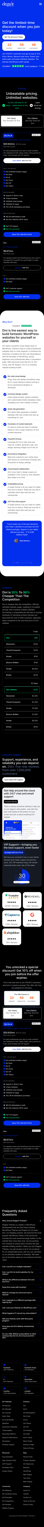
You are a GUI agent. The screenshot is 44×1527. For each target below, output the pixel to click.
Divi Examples (7, 1497)
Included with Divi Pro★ (14, 852)
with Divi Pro (21, 161)
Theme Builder (7, 1430)
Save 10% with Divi (22, 297)
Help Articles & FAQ (9, 1460)
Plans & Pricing (28, 1448)
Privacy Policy (28, 1504)
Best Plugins (27, 1474)
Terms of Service (29, 1501)
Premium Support (8, 1444)
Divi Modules (6, 1409)
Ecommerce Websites (9, 1427)
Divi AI (25, 1420)
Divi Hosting (27, 1430)
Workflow (5, 1423)
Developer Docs (7, 1467)
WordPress (27, 1471)
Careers (26, 1494)
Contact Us (27, 1497)
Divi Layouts (6, 1413)
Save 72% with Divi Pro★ (22, 234)
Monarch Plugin (28, 1444)
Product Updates (29, 1460)
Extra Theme (27, 1437)
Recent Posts (27, 1457)
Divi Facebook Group (9, 1494)
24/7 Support (7, 1464)
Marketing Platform (9, 1434)
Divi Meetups (6, 1490)
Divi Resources (28, 1464)
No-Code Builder (8, 1420)
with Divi (22, 268)
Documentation (7, 1457)
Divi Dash (26, 1434)
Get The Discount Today (13, 37)
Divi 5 (25, 1409)
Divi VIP (26, 1427)
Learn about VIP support (13, 780)
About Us (26, 1490)
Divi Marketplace (29, 1413)
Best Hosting (27, 1481)
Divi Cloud (26, 1416)
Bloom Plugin (27, 1441)
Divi (24, 1405)
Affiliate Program (8, 1508)
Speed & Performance (10, 1437)
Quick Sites (6, 1416)
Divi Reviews (6, 1504)
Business (26, 1467)
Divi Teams (27, 1423)
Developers (6, 1441)
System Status (7, 1471)
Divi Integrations (8, 1501)
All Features (6, 1405)
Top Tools (26, 1478)
